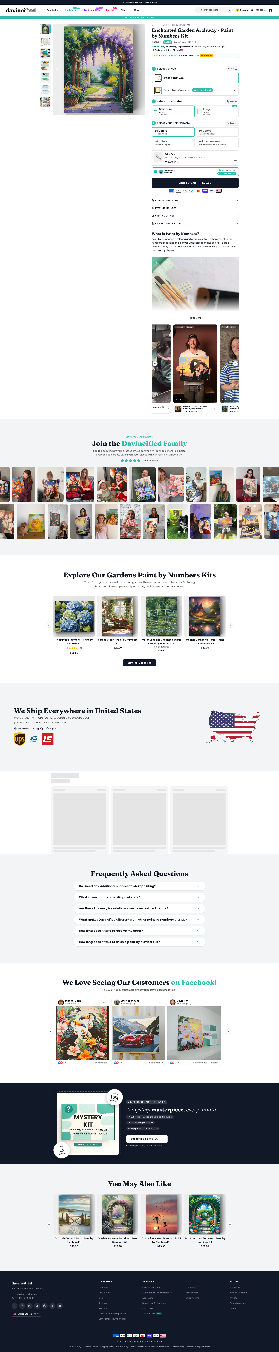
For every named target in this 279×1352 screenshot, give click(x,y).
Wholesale (235, 1287)
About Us (103, 1287)
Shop (123, 10)
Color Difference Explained (112, 1313)
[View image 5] (45, 77)
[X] (52, 1306)
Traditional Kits (93, 10)
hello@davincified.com (26, 1294)
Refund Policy (122, 1346)
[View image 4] (45, 65)
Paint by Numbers (151, 1287)
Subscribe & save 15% (144, 1139)
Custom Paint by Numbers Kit (157, 1292)
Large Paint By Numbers (154, 1303)
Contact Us (191, 1287)
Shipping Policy (107, 1346)
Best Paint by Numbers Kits (112, 1318)
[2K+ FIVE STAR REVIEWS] (139, 503)
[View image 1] (45, 29)
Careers (234, 1308)
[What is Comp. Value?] (195, 42)
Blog (101, 1297)
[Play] (195, 363)
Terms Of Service (90, 1346)
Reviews (103, 1303)
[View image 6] (45, 90)
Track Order (192, 1292)
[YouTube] (30, 1306)
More (137, 10)
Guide (231, 68)
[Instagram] (22, 1306)
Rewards (103, 1308)
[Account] (252, 10)
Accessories (148, 1297)
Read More (195, 317)
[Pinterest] (45, 1306)
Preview (233, 101)
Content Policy (178, 1346)
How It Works (105, 1292)
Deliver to (167, 50)
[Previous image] (57, 69)
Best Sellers (53, 10)
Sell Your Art (151, 1313)
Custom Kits (72, 10)
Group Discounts (238, 1303)
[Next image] (141, 69)
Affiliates (234, 1297)
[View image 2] (45, 41)
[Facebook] (14, 1306)
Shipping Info (192, 1297)
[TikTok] (37, 1306)
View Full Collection (139, 662)
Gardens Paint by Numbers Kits (176, 25)
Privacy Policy (75, 1346)
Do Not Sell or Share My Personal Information (149, 1346)
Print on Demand (238, 1292)
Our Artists (147, 1308)
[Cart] (270, 10)
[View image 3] (45, 53)
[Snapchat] (60, 1306)
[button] (195, 158)
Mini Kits (111, 10)
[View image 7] (45, 102)
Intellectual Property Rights (198, 1346)
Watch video (181, 400)
